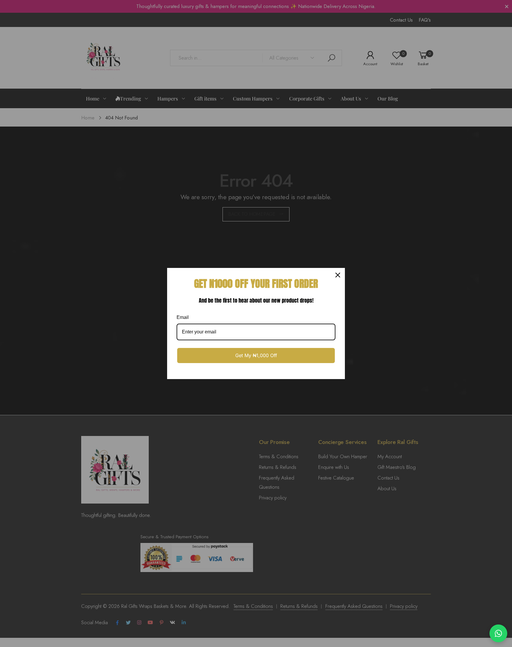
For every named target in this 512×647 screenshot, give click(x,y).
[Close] (338, 275)
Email (183, 317)
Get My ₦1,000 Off (256, 355)
